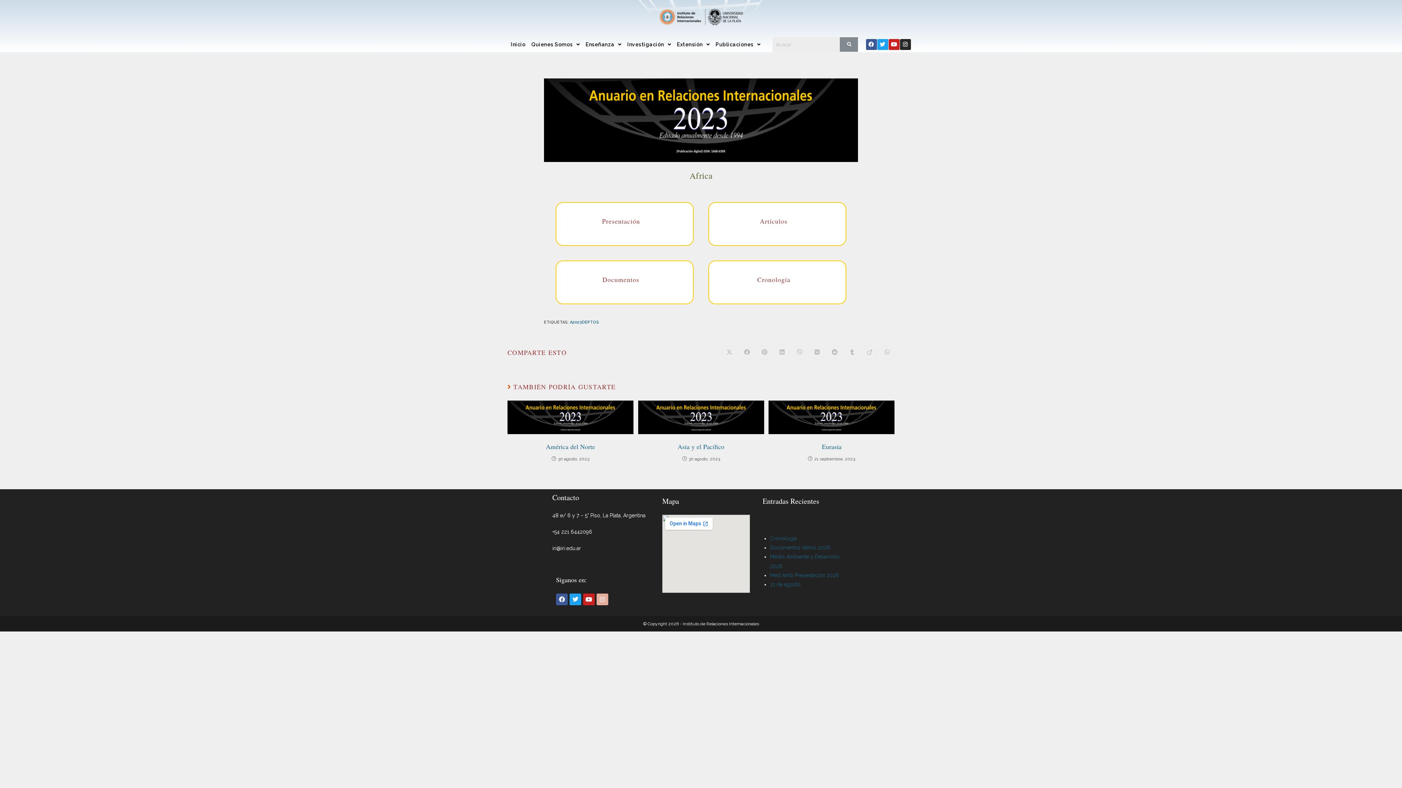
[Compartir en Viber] (799, 352)
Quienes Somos (552, 44)
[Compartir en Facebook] (747, 352)
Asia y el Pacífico (701, 446)
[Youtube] (894, 44)
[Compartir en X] (729, 352)
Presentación (621, 221)
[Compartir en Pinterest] (764, 352)
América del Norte (570, 446)
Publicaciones (735, 44)
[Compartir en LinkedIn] (782, 352)
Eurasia (832, 446)
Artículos (774, 221)
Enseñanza (600, 44)
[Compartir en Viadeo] (869, 352)
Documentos (620, 279)
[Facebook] (871, 44)
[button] (555, 44)
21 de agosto (785, 584)
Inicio (518, 44)
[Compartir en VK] (817, 352)
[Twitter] (882, 44)
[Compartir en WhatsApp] (887, 352)
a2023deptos (584, 322)
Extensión (690, 44)
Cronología (773, 279)
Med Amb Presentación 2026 (804, 575)
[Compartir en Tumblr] (852, 352)
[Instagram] (905, 44)
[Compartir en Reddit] (834, 352)
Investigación (645, 44)
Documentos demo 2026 (800, 548)
